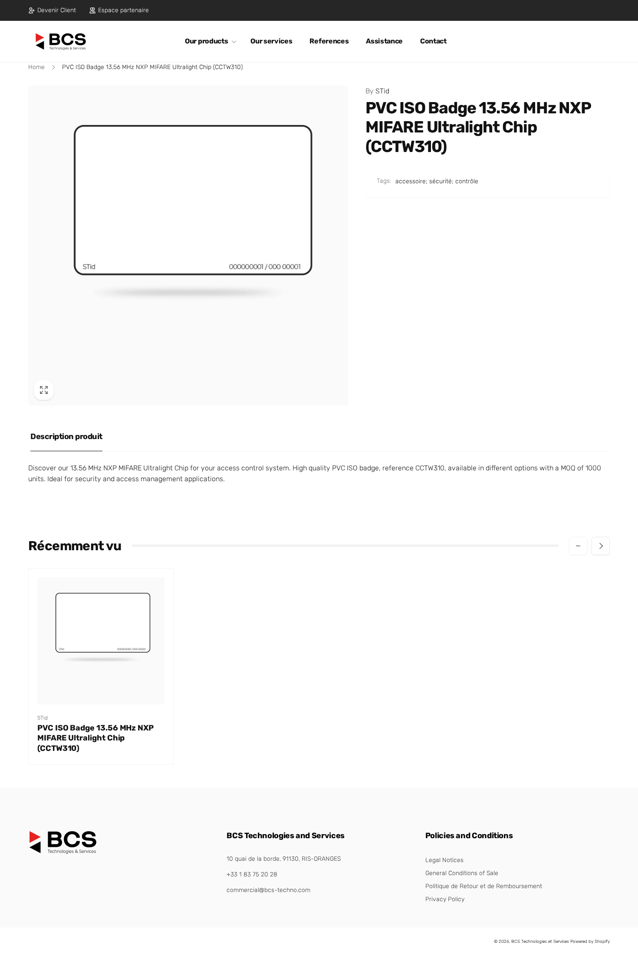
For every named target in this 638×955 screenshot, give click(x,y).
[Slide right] (601, 546)
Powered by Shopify (590, 941)
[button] (209, 41)
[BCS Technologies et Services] (63, 852)
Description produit (66, 436)
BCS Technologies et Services (540, 941)
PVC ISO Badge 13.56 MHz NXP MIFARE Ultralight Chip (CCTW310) (95, 738)
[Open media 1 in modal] (188, 246)
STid (377, 91)
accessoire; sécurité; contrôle (436, 181)
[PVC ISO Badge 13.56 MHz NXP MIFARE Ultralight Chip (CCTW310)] (101, 688)
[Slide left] (578, 546)
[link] (52, 10)
